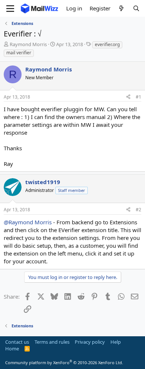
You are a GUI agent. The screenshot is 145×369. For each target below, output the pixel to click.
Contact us (17, 341)
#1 (138, 97)
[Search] (136, 8)
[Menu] (10, 8)
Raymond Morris (28, 44)
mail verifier (18, 52)
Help (115, 341)
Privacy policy (90, 341)
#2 (138, 209)
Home (12, 348)
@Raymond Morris (28, 222)
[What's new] (121, 8)
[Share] (128, 97)
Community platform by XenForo (64, 362)
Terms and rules (52, 341)
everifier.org (107, 44)
